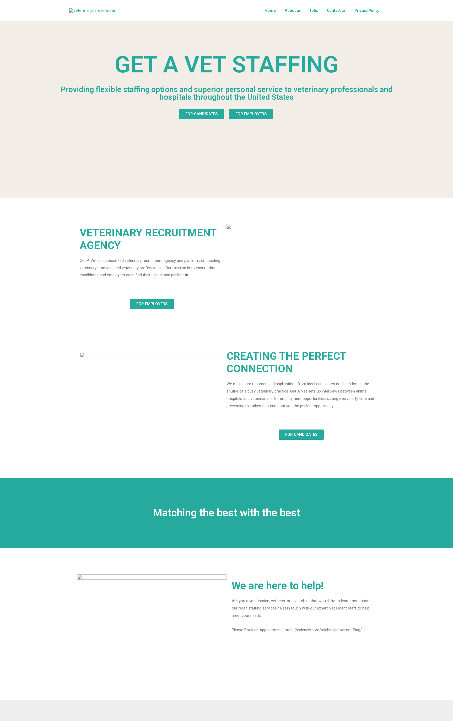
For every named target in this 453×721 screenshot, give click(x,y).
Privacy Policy (366, 10)
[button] (201, 114)
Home (270, 10)
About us (293, 10)
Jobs (314, 10)
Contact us (336, 10)
